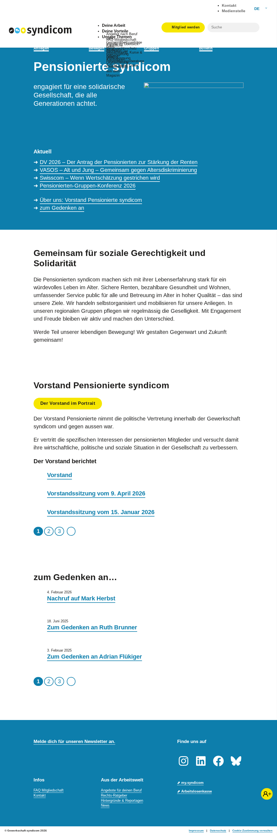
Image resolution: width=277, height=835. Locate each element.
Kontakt (40, 795)
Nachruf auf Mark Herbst (81, 598)
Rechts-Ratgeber (114, 795)
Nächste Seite (71, 531)
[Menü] (265, 27)
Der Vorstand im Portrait (67, 403)
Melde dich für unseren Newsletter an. (74, 741)
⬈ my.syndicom (190, 783)
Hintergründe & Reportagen (122, 800)
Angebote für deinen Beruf (121, 790)
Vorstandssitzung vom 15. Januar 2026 (100, 512)
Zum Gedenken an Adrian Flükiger (94, 656)
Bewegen (96, 48)
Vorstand (59, 475)
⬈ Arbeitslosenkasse (194, 791)
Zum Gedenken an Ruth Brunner (92, 627)
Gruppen (151, 48)
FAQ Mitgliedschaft (49, 790)
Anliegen (41, 48)
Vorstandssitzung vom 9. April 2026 (96, 493)
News (105, 805)
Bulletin (206, 48)
